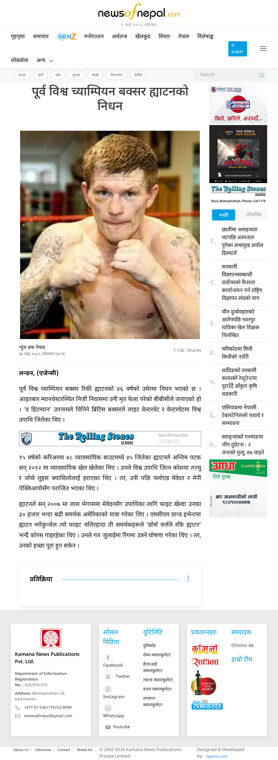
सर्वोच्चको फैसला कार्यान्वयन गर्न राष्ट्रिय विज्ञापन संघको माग (242, 283)
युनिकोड (149, 646)
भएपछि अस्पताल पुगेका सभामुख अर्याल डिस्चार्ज (242, 242)
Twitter (123, 677)
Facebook (113, 666)
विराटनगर (116, 75)
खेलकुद (142, 36)
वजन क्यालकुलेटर (157, 689)
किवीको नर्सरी (237, 354)
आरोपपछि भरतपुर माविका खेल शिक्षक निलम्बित (240, 324)
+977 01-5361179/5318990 (48, 707)
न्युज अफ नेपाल (32, 348)
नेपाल (183, 36)
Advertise (43, 749)
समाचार (41, 36)
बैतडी (95, 75)
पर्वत (58, 75)
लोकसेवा (19, 60)
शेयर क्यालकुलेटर (157, 655)
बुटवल (76, 75)
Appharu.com (217, 756)
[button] (263, 49)
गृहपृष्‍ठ (18, 36)
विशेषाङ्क (205, 36)
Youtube (121, 727)
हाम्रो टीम (241, 660)
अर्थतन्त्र (119, 36)
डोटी (40, 75)
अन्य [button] (40, 60)
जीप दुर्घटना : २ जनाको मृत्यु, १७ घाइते (243, 445)
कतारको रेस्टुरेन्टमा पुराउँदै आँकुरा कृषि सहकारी (239, 383)
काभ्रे (22, 75)
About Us (21, 749)
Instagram (114, 697)
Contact (64, 749)
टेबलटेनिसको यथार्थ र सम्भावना (243, 416)
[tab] (223, 215)
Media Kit (84, 749)
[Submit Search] (261, 75)
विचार (164, 36)
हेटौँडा (138, 75)
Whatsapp (113, 716)
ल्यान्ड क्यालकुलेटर (158, 680)
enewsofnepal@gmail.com (48, 716)
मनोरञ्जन (94, 36)
